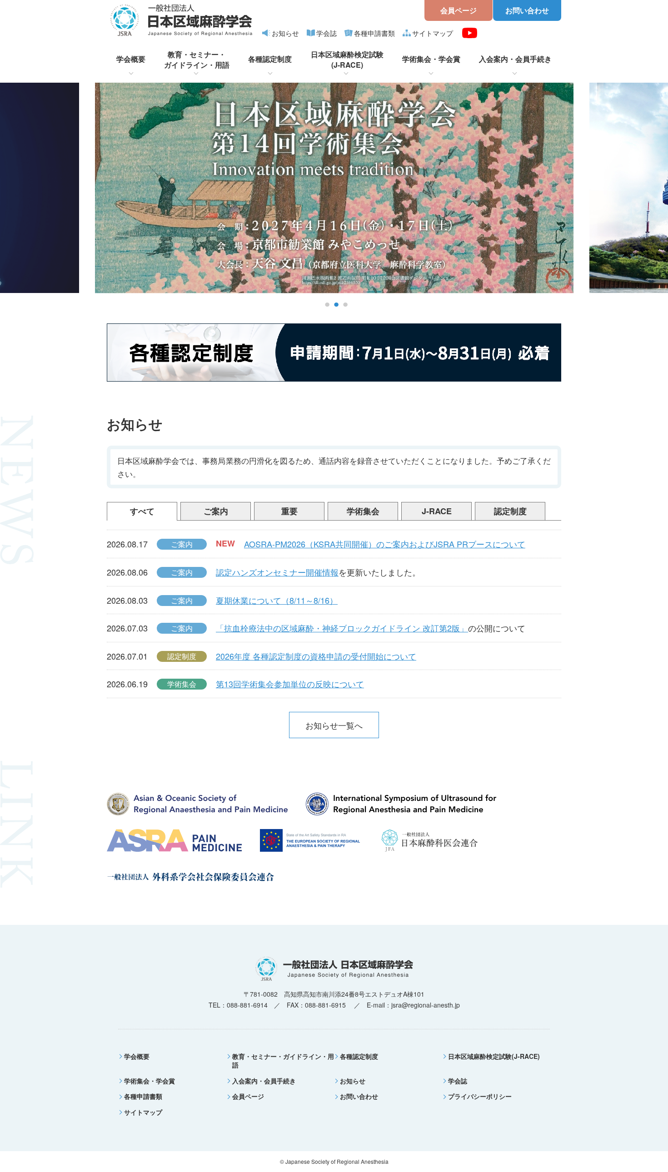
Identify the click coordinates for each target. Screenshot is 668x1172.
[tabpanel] (334, 188)
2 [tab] (336, 305)
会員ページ (458, 10)
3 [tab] (345, 305)
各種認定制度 (270, 59)
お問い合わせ (527, 10)
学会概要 (130, 59)
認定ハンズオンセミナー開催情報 (277, 572)
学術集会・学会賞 (431, 59)
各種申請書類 (374, 33)
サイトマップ (432, 33)
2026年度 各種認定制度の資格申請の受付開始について (316, 656)
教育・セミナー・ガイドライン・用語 (196, 60)
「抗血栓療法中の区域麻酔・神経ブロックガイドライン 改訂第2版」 (342, 628)
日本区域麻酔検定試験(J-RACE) (347, 60)
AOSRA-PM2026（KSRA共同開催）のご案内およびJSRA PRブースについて (384, 544)
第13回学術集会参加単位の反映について (290, 684)
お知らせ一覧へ (334, 725)
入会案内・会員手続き (515, 59)
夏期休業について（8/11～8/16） (277, 600)
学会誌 (326, 33)
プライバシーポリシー (480, 1096)
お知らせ (285, 33)
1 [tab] (327, 305)
